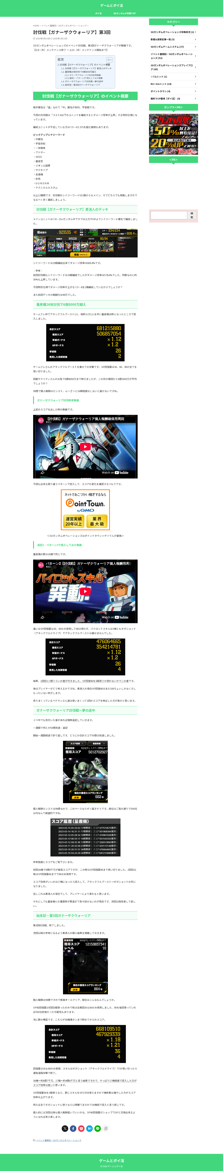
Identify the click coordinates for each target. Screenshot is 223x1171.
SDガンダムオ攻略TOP (124, 13)
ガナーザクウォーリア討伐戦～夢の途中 (84, 81)
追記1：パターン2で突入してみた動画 (86, 78)
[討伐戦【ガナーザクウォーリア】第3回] (89, 1128)
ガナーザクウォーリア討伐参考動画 (85, 75)
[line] (97, 1128)
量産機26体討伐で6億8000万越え (80, 71)
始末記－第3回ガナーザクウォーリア (82, 84)
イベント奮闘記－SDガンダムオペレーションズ (58, 1140)
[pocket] (81, 1128)
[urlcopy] (106, 1128)
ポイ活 (98, 13)
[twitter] (65, 1128)
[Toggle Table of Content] (108, 60)
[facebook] (73, 1128)
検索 (192, 215)
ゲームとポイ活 (111, 5)
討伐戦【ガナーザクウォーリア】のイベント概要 (85, 64)
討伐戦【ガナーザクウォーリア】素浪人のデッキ (88, 68)
